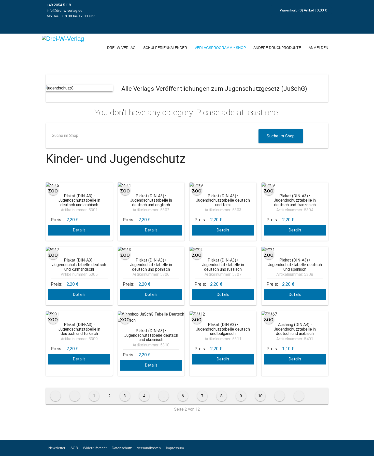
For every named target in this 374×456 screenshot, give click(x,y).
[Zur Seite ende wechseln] (299, 396)
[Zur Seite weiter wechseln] (280, 396)
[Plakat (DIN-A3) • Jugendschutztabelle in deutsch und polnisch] (151, 250)
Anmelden (318, 48)
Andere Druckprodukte (277, 48)
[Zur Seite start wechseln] (55, 396)
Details (79, 230)
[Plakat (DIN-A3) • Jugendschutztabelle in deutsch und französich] (295, 186)
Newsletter (56, 448)
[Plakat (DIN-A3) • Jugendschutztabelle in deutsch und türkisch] (79, 314)
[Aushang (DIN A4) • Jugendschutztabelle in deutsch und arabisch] (295, 314)
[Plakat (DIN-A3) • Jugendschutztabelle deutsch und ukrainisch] (151, 317)
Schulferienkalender (165, 48)
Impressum (175, 448)
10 (260, 396)
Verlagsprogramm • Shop (220, 48)
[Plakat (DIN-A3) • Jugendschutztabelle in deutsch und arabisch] (79, 186)
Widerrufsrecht (95, 448)
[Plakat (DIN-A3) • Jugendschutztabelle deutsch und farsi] (223, 186)
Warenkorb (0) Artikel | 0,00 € (303, 10)
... (163, 396)
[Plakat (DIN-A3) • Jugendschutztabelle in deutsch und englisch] (151, 186)
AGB (74, 448)
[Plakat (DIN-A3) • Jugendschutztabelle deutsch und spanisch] (295, 250)
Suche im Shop (65, 135)
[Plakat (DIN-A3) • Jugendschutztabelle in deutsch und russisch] (223, 250)
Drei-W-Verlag (121, 48)
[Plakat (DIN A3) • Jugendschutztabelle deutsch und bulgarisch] (223, 314)
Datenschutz (122, 448)
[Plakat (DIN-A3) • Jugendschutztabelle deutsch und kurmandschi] (79, 250)
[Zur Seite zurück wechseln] (75, 396)
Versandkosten (149, 448)
